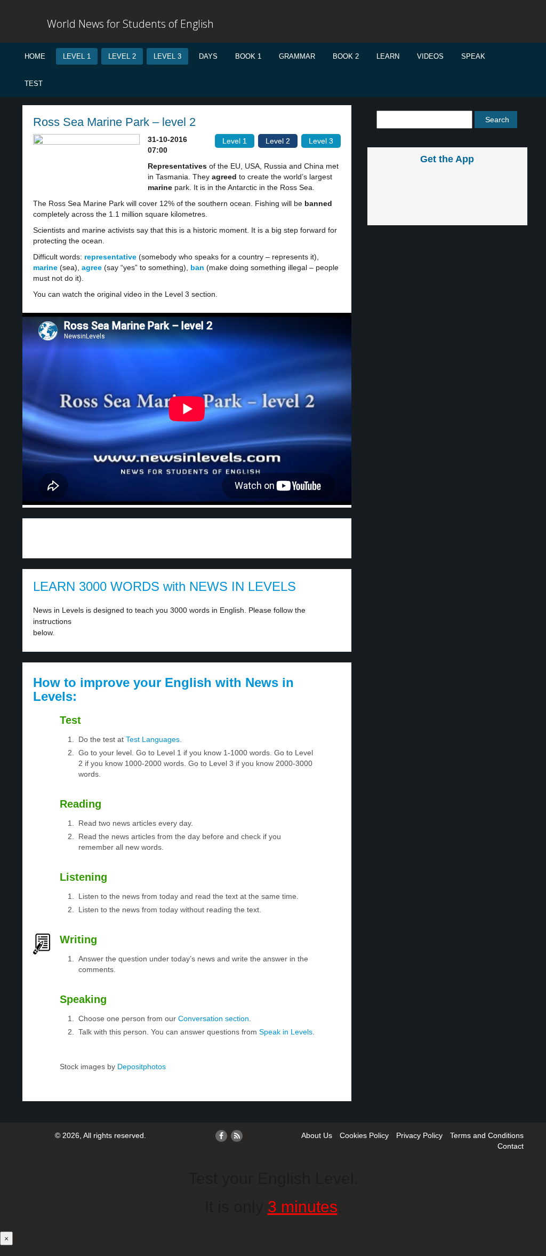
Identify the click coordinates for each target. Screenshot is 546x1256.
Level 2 (122, 56)
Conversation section (213, 1018)
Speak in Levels (285, 1032)
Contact (510, 1146)
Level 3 (167, 56)
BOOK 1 (248, 56)
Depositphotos (140, 1066)
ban (197, 267)
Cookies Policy (364, 1135)
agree (92, 267)
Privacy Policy (419, 1135)
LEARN (387, 56)
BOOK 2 (346, 56)
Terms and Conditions (487, 1135)
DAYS (208, 56)
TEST (34, 84)
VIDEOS (430, 56)
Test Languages (153, 739)
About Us (316, 1135)
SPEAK (473, 56)
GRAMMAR (297, 56)
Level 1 (77, 56)
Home (35, 56)
